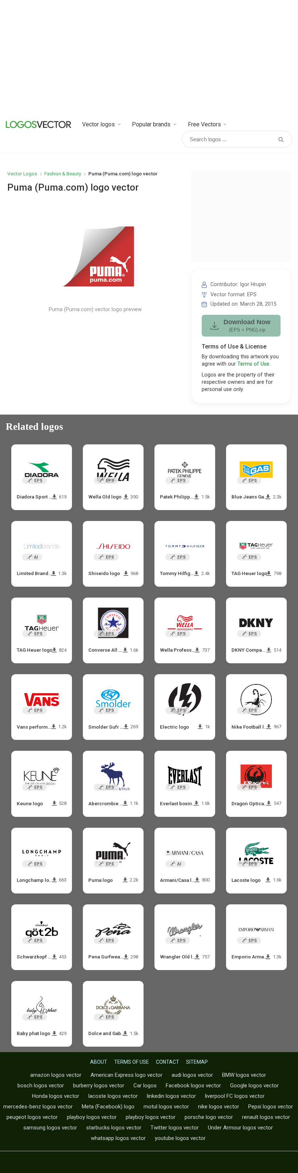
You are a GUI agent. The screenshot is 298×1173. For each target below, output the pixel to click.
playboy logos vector (92, 1117)
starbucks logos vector (113, 1127)
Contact (167, 1062)
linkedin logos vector (171, 1096)
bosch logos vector (40, 1085)
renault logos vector (266, 1117)
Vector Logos (22, 173)
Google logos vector (254, 1085)
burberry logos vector (98, 1085)
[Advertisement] (149, 58)
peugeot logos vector (32, 1117)
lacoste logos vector (113, 1096)
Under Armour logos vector (240, 1127)
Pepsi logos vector (270, 1106)
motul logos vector (166, 1106)
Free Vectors (204, 124)
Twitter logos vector (174, 1127)
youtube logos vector (180, 1138)
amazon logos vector (55, 1075)
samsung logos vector (50, 1127)
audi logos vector (192, 1075)
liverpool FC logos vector (235, 1096)
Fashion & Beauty (62, 173)
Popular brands (151, 124)
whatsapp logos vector (118, 1138)
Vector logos (98, 124)
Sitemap (197, 1062)
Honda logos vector (55, 1096)
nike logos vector (218, 1106)
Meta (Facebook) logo (108, 1106)
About (98, 1062)
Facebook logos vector (193, 1085)
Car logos (145, 1085)
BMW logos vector (244, 1075)
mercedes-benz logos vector (38, 1106)
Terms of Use (253, 364)
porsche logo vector (209, 1117)
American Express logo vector (126, 1075)
